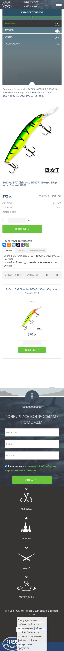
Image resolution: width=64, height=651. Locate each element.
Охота (8, 36)
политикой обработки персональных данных (30, 468)
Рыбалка (10, 23)
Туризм (9, 30)
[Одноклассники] (9, 245)
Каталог (17, 89)
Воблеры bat (22, 92)
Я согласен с (30, 468)
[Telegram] (14, 245)
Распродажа (12, 43)
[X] (18, 245)
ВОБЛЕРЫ (7, 92)
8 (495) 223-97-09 (31, 2)
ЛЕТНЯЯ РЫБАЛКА (47, 89)
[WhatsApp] (27, 245)
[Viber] (23, 245)
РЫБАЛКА (29, 89)
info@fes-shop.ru (31, 6)
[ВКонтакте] (4, 245)
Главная (6, 89)
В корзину (22, 229)
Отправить (32, 479)
